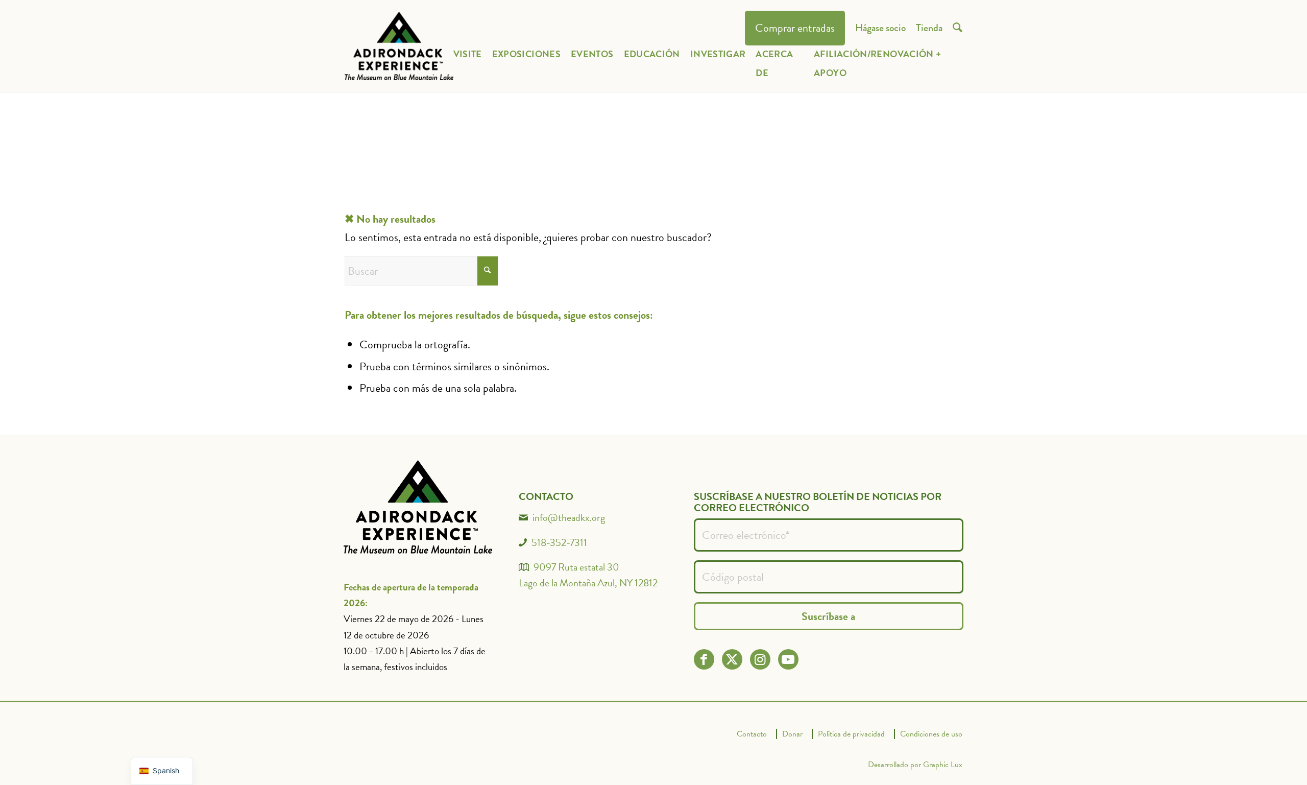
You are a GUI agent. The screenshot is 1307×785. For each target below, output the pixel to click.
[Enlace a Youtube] (788, 659)
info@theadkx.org (569, 517)
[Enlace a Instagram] (760, 659)
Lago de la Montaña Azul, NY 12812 (588, 582)
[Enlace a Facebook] (703, 659)
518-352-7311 (559, 542)
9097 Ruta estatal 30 (576, 567)
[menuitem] (795, 28)
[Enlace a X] (731, 659)
